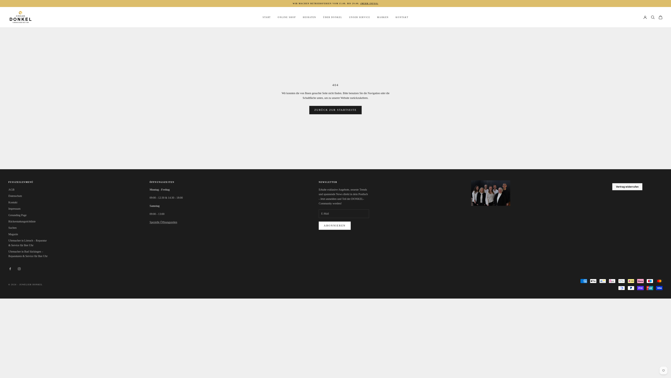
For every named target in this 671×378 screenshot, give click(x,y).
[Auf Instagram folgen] (19, 269)
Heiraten (309, 17)
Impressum (14, 208)
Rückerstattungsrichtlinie (22, 221)
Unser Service (359, 17)
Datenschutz (15, 195)
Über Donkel (332, 17)
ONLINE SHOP (287, 17)
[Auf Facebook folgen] (10, 269)
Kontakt (402, 17)
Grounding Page (17, 215)
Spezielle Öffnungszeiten (163, 222)
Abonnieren (335, 225)
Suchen (12, 227)
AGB (11, 189)
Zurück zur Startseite (335, 109)
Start (267, 17)
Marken (383, 17)
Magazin (13, 234)
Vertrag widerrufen (627, 186)
